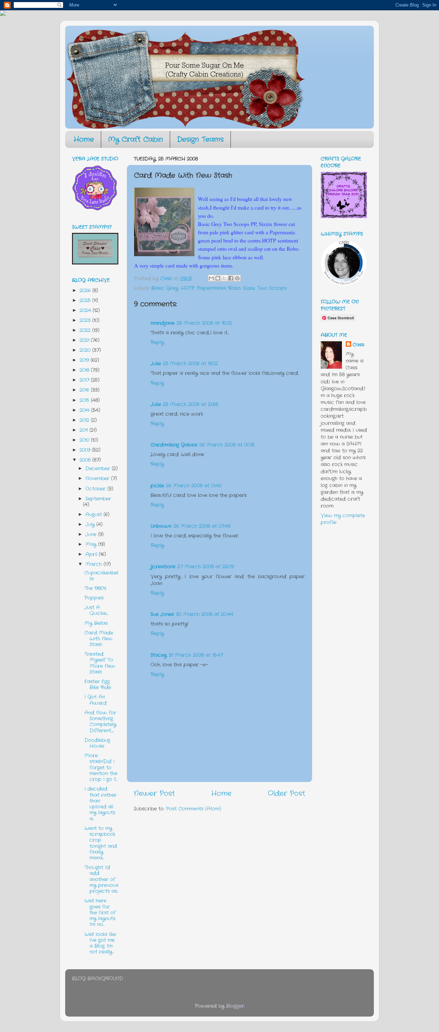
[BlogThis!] (217, 278)
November (98, 478)
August (94, 514)
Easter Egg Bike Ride (97, 684)
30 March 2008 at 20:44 (204, 614)
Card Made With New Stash (98, 638)
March (94, 564)
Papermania (211, 288)
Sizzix (249, 288)
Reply (157, 342)
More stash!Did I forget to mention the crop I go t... (100, 767)
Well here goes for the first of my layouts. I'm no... (100, 912)
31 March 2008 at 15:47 (196, 655)
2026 (86, 290)
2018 (85, 370)
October (96, 488)
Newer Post (154, 793)
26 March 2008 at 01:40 (194, 485)
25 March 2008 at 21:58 (190, 404)
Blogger (235, 1006)
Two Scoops (272, 288)
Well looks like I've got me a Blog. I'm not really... (100, 943)
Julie (156, 363)
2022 (86, 330)
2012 (85, 420)
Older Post (286, 793)
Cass (358, 344)
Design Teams (200, 139)
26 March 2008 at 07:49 (202, 526)
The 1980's (95, 588)
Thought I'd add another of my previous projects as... (101, 879)
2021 (85, 340)
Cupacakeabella (101, 575)
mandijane (163, 323)
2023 (86, 320)
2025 (86, 300)
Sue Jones (162, 614)
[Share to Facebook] (230, 278)
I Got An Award (95, 699)
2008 (86, 459)
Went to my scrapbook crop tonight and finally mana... (100, 843)
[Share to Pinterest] (237, 278)
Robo (234, 288)
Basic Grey (164, 288)
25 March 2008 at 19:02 (190, 363)
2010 (85, 440)
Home (84, 139)
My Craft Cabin (135, 139)
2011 (85, 430)
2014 (85, 410)
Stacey (159, 655)
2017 (85, 380)
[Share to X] (224, 278)
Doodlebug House (97, 743)
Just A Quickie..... (96, 610)
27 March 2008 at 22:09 (205, 566)
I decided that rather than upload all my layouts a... (100, 803)
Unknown (161, 526)
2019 (85, 360)
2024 (86, 310)
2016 (85, 390)
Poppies (94, 597)
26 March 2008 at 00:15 (226, 444)
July (90, 524)
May (91, 544)
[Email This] (211, 278)
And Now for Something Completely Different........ (100, 721)
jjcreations (163, 566)
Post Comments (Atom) (193, 808)
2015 (85, 400)
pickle (157, 485)
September (98, 498)
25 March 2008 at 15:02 (204, 323)
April (92, 554)
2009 (86, 450)
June (91, 534)
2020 (86, 350)
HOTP (187, 288)
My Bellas (96, 623)
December (98, 468)
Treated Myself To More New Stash (99, 663)
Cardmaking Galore (174, 444)
